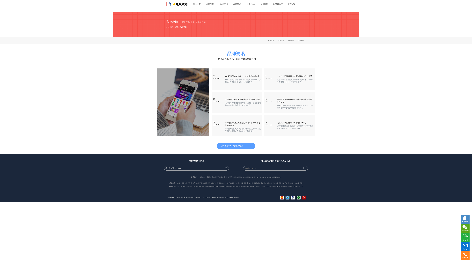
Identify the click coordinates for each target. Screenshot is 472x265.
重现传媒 (236, 197)
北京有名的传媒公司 (214, 183)
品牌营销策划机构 (274, 186)
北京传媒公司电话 (266, 183)
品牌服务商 (200, 186)
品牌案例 (237, 4)
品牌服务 (281, 40)
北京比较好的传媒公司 (295, 183)
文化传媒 (251, 4)
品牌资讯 (210, 4)
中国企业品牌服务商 (231, 186)
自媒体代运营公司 (286, 186)
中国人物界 (255, 186)
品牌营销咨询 (209, 186)
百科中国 (189, 186)
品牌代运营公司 (298, 186)
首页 (176, 27)
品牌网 (194, 186)
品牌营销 (224, 4)
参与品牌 (242, 186)
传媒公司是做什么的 (184, 183)
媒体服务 (271, 40)
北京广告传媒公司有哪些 (199, 183)
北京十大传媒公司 (241, 183)
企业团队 (264, 4)
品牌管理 (301, 40)
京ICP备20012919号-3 (215, 197)
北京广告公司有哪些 (227, 183)
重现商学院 (278, 4)
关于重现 (291, 4)
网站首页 (197, 4)
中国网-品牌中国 (219, 186)
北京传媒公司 (263, 186)
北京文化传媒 (181, 186)
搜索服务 (291, 40)
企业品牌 (248, 186)
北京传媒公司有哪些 (253, 183)
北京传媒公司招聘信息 (280, 183)
